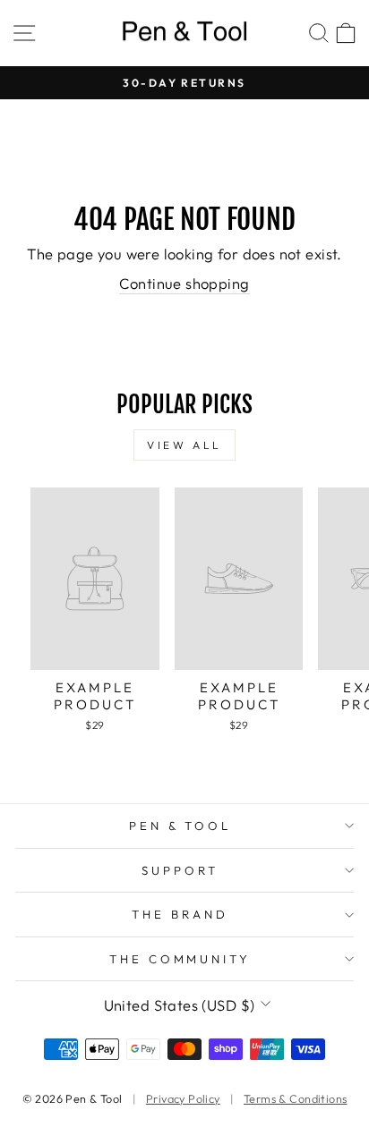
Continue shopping (184, 283)
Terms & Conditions (295, 1098)
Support (180, 870)
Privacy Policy (183, 1098)
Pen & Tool (180, 825)
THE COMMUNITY (180, 959)
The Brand (180, 914)
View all (184, 445)
